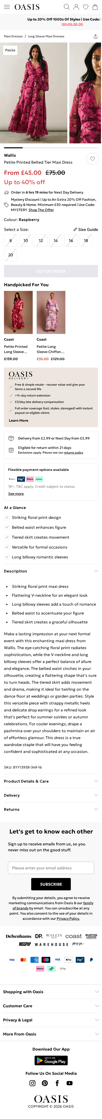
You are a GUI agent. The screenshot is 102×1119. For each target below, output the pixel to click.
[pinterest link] (43, 1100)
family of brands (22, 925)
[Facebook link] (55, 1100)
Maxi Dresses (13, 36)
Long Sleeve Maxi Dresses (46, 36)
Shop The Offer (58, 206)
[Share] (91, 36)
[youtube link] (68, 1100)
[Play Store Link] (49, 1078)
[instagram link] (31, 1100)
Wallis (10, 151)
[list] (49, 94)
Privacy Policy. (74, 936)
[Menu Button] (7, 7)
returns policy (73, 447)
